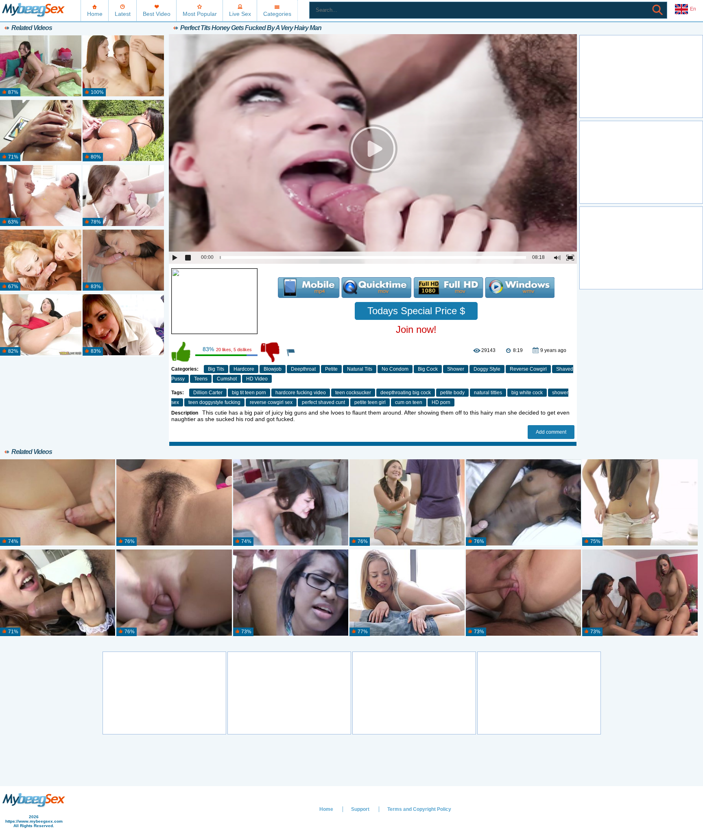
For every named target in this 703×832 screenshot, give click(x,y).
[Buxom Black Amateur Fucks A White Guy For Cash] (523, 502)
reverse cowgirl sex (271, 402)
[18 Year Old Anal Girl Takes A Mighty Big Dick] (40, 325)
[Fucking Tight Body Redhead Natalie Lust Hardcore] (173, 593)
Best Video (156, 14)
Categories (277, 14)
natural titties (488, 392)
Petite (331, 369)
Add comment (551, 432)
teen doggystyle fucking (214, 402)
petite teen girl (370, 402)
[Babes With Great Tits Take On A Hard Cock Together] (123, 260)
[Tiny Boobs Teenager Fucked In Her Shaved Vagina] (123, 66)
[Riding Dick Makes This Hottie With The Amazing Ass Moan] (40, 66)
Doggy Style (487, 369)
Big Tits (216, 369)
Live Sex (240, 14)
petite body (452, 392)
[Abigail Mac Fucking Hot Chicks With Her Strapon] (639, 593)
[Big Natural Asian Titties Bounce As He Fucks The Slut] (407, 502)
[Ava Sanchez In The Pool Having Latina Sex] (123, 131)
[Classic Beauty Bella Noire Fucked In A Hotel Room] (523, 593)
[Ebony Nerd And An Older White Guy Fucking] (290, 593)
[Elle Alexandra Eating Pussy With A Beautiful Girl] (290, 502)
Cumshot (227, 379)
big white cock (527, 392)
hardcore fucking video (300, 392)
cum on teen (408, 402)
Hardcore (244, 369)
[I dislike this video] (271, 352)
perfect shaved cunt (323, 402)
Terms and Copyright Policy (419, 809)
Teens (200, 379)
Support (360, 809)
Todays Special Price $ (416, 310)
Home (95, 14)
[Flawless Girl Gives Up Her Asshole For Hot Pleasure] (123, 196)
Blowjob (273, 369)
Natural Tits (359, 369)
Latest (123, 14)
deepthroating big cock (405, 392)
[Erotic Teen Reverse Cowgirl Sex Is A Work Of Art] (407, 593)
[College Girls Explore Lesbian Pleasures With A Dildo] (173, 502)
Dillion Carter (208, 392)
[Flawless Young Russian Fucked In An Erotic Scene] (639, 502)
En (693, 9)
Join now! (416, 329)
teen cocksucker (353, 392)
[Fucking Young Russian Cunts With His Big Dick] (57, 502)
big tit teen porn (249, 392)
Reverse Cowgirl (528, 369)
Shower (455, 369)
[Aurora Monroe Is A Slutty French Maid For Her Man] (57, 593)
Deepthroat (303, 369)
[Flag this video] (291, 352)
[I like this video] (181, 352)
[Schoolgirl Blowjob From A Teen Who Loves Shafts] (123, 325)
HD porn (441, 402)
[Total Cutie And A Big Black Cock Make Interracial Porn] (40, 196)
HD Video (257, 379)
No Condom (395, 369)
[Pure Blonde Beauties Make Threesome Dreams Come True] (40, 260)
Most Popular (200, 14)
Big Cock (428, 369)
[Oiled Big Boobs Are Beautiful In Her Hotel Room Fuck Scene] (40, 131)
